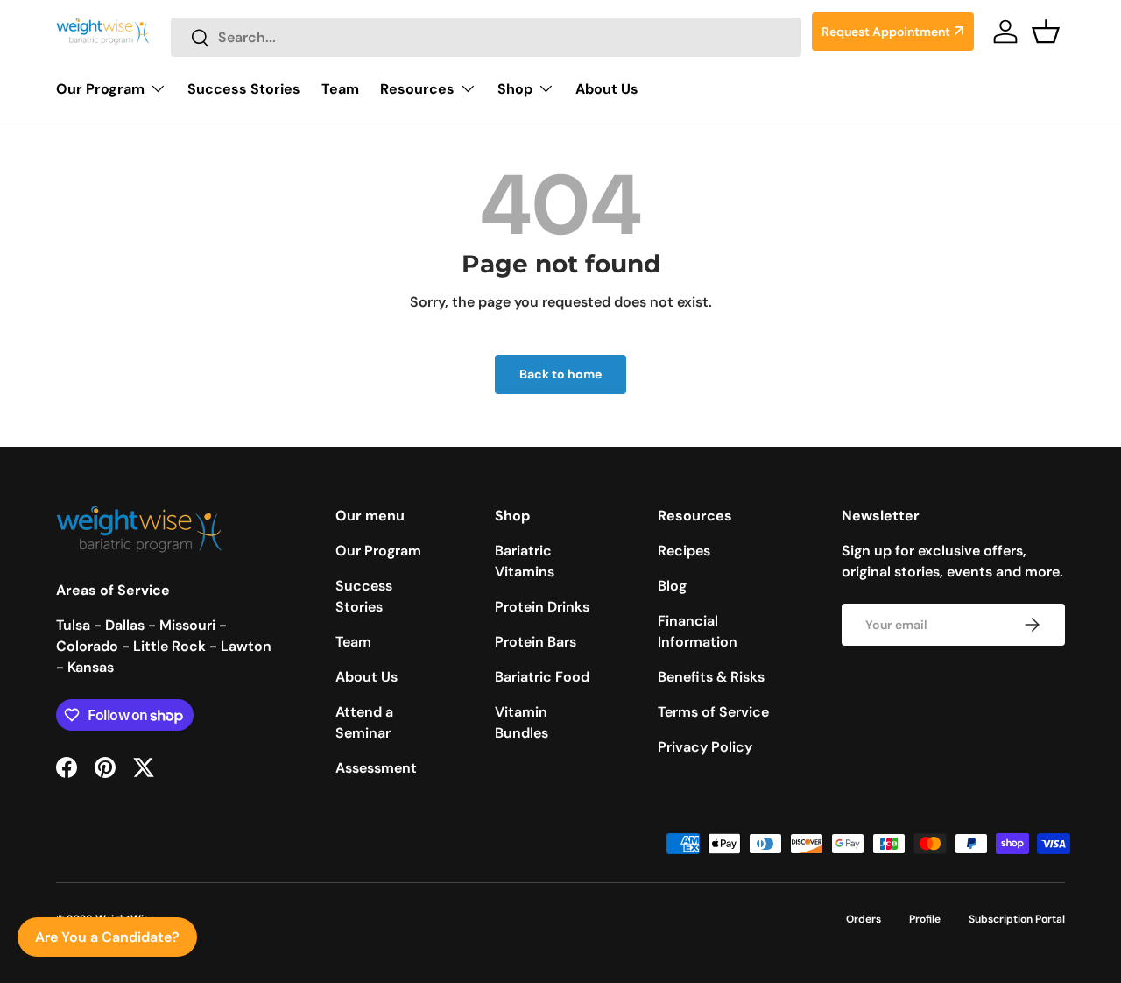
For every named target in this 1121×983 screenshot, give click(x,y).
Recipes (684, 550)
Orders (863, 919)
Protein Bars (535, 642)
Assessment (376, 768)
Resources (417, 89)
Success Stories (243, 89)
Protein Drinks (542, 607)
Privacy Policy (705, 747)
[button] (1045, 31)
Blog (672, 585)
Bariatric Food (542, 677)
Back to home (560, 374)
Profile (925, 919)
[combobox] (486, 37)
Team (340, 89)
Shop (514, 89)
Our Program (100, 89)
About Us (606, 89)
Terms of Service (713, 712)
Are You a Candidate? (107, 937)
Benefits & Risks (711, 677)
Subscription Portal (1017, 919)
